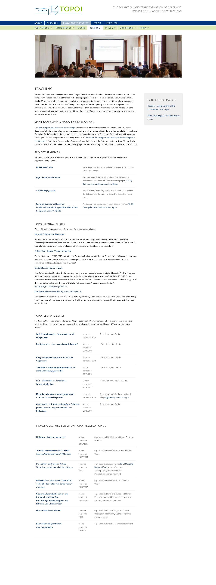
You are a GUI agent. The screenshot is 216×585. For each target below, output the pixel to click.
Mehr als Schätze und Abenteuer (50, 234)
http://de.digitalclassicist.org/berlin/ (50, 286)
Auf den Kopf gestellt (45, 190)
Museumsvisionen (44, 167)
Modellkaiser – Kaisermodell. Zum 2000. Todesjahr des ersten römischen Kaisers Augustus (54, 483)
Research (52, 23)
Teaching (95, 28)
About (38, 23)
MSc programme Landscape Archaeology (56, 127)
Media (142, 28)
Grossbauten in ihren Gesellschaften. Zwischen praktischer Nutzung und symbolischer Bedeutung (57, 407)
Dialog (109, 28)
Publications (41, 28)
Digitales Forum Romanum (48, 177)
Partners (111, 23)
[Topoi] (55, 10)
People (97, 23)
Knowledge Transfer (75, 23)
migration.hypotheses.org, (115, 397)
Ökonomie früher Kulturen (48, 510)
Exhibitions (126, 28)
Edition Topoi (63, 28)
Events (81, 28)
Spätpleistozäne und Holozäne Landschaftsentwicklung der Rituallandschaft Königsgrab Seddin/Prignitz (57, 207)
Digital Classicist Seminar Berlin (49, 267)
